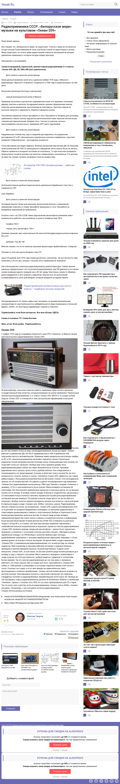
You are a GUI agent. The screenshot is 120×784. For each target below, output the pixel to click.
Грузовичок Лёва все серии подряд (99, 711)
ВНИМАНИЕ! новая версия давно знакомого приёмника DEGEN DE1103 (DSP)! (69, 669)
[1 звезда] (2, 634)
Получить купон (60, 745)
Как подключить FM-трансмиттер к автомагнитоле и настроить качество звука (100, 276)
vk (117, 781)
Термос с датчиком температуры (98, 376)
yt (96, 781)
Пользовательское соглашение (44, 725)
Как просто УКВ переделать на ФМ (8, 666)
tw (106, 781)
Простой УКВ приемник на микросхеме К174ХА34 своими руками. (49, 669)
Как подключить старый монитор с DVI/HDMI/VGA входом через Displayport (99, 440)
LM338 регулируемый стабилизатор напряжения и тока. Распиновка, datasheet (99, 145)
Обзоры (30, 12)
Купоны (4, 12)
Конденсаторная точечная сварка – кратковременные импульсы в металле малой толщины (99, 545)
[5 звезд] (10, 634)
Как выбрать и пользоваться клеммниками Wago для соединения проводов (100, 476)
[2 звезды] (4, 634)
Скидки (62, 12)
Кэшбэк (17, 12)
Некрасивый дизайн (95, 52)
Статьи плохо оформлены (98, 41)
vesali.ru (7, 4)
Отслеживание (46, 12)
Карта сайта (60, 725)
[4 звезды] (8, 634)
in (111, 781)
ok (91, 781)
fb (101, 781)
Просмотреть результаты (101, 62)
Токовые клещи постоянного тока (99, 407)
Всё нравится (92, 38)
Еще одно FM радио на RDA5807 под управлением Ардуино (29, 668)
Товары (74, 12)
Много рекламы (94, 49)
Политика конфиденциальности (23, 725)
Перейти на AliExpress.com (40, 36)
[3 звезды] (6, 634)
